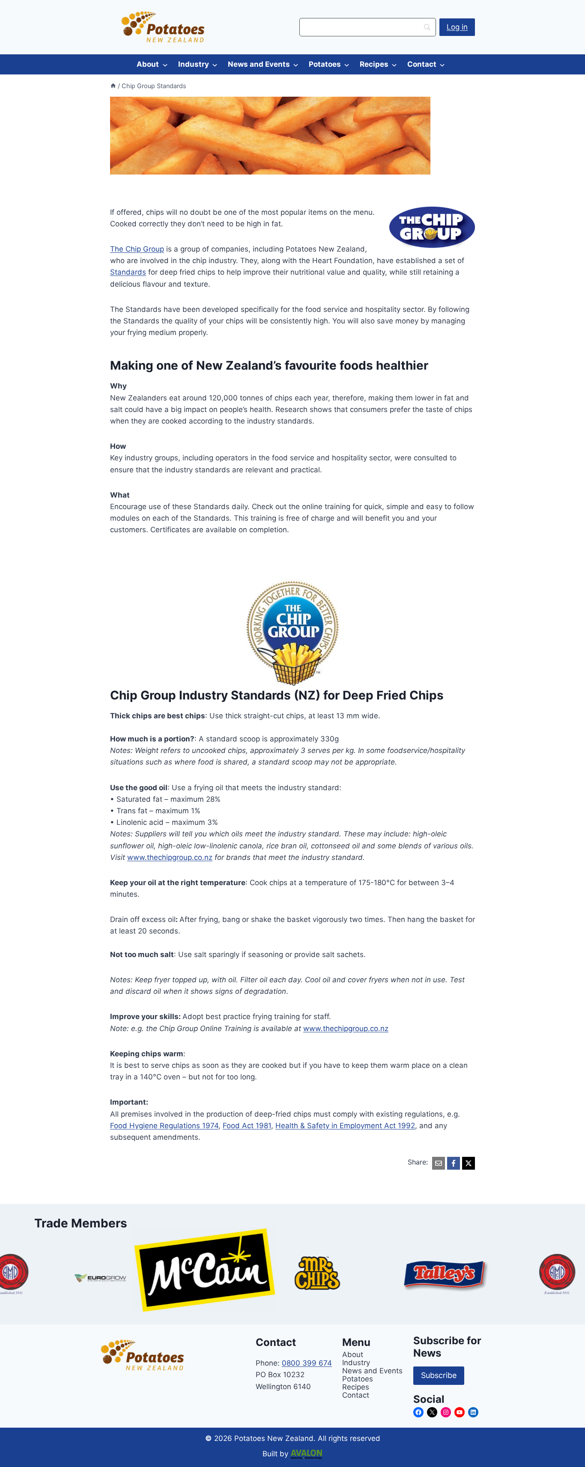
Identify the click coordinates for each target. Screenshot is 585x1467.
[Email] (438, 1163)
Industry (193, 64)
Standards (128, 272)
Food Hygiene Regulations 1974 (164, 1125)
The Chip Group (137, 249)
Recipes (374, 64)
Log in (457, 27)
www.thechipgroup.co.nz (169, 857)
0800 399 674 (307, 1363)
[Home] (113, 85)
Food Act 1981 (247, 1125)
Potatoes (325, 64)
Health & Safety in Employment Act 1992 (345, 1125)
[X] (468, 1163)
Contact (421, 64)
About (148, 64)
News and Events (259, 64)
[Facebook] (453, 1163)
